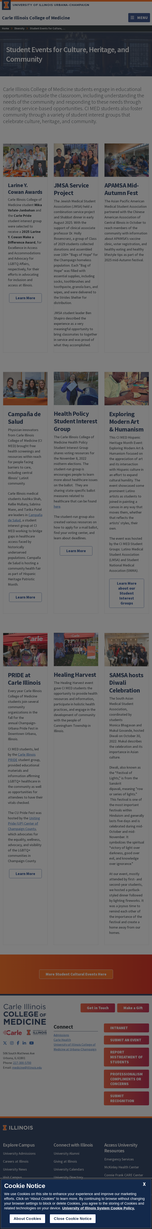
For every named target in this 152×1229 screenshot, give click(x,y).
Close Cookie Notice (73, 1219)
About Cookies (27, 1219)
